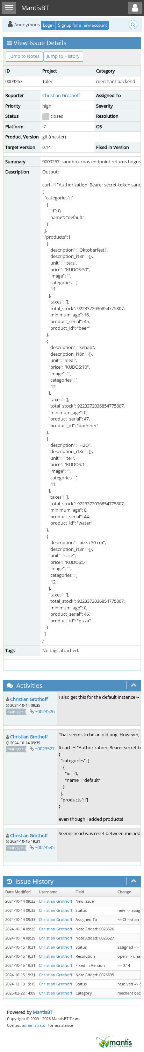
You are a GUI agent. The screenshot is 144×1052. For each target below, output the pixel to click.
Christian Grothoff (61, 95)
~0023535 (45, 847)
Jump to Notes (24, 56)
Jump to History (63, 56)
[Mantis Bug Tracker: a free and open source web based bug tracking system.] (114, 1041)
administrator (34, 1025)
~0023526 (45, 711)
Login (48, 25)
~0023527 (45, 748)
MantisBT (42, 1012)
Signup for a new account (82, 25)
